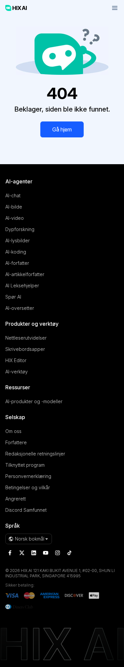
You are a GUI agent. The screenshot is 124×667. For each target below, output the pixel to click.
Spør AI (13, 297)
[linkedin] (34, 553)
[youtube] (46, 553)
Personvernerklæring (28, 476)
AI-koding (15, 252)
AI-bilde (13, 207)
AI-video (14, 218)
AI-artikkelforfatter (24, 274)
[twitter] (22, 553)
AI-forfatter (17, 263)
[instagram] (58, 553)
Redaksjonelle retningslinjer (35, 453)
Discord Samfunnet (26, 510)
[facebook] (10, 553)
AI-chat (13, 195)
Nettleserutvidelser (26, 338)
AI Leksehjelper (22, 285)
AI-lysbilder (17, 240)
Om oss (13, 431)
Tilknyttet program (25, 465)
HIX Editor (15, 360)
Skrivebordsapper (25, 349)
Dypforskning (19, 229)
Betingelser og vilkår (27, 487)
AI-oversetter (19, 308)
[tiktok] (69, 553)
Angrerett (15, 498)
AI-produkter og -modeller (33, 401)
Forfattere (16, 442)
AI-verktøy (16, 371)
